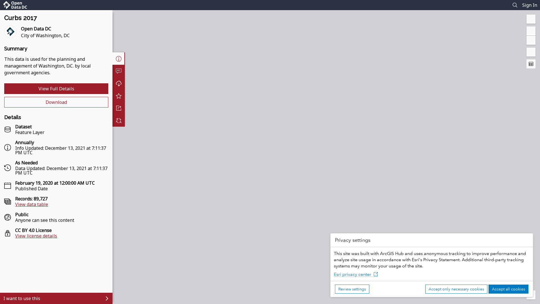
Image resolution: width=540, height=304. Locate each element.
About (118, 58)
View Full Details (56, 89)
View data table (31, 204)
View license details (36, 236)
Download (56, 102)
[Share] (118, 108)
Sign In (529, 5)
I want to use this (21, 298)
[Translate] (118, 120)
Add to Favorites (118, 96)
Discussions (118, 71)
